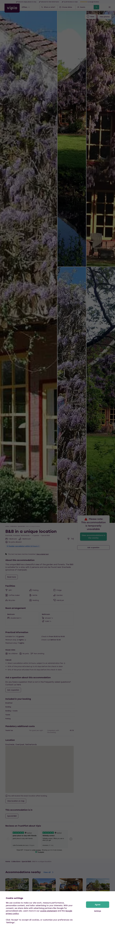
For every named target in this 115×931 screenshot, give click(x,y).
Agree (97, 904)
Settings (97, 911)
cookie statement (48, 911)
